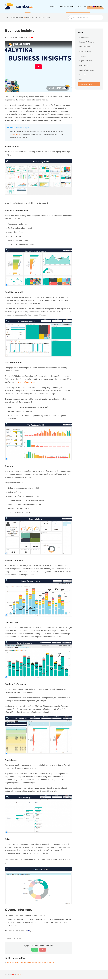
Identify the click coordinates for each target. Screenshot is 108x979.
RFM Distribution (85, 51)
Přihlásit (87, 6)
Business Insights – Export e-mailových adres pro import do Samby (30, 962)
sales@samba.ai (16, 134)
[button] (34, 950)
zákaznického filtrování (26, 382)
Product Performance (86, 70)
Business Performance (86, 42)
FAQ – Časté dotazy (67, 6)
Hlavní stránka (84, 37)
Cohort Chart (83, 65)
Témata (52, 6)
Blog (79, 6)
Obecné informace (85, 84)
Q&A (80, 79)
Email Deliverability (85, 46)
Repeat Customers (85, 61)
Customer (82, 56)
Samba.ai (19, 974)
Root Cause (83, 75)
